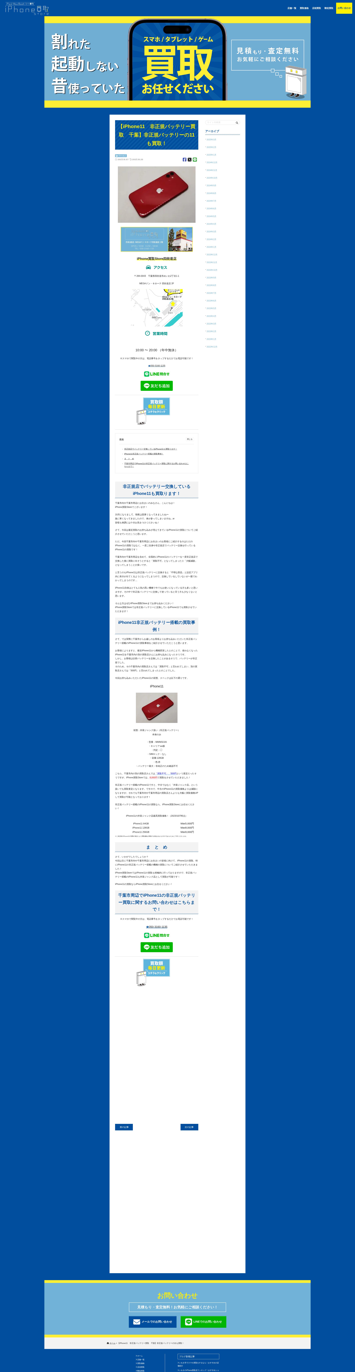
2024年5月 (211, 216)
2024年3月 (211, 231)
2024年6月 (211, 208)
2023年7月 (211, 293)
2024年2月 (211, 239)
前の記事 (124, 1127)
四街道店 (122, 156)
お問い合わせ (344, 8)
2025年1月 (211, 155)
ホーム (140, 1356)
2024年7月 (211, 201)
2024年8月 (211, 193)
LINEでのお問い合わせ (207, 1321)
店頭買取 (316, 8)
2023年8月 (211, 285)
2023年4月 (211, 316)
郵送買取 (328, 8)
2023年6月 (211, 300)
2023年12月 (212, 254)
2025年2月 (211, 147)
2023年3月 (211, 324)
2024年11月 (212, 170)
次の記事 (189, 1127)
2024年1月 (211, 247)
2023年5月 (211, 308)
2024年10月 (212, 178)
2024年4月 (211, 224)
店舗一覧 (291, 8)
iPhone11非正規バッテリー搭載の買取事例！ (143, 454)
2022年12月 (212, 347)
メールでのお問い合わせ (157, 1321)
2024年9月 (211, 185)
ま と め (129, 459)
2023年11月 (212, 262)
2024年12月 (212, 162)
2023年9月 (211, 277)
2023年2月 (211, 331)
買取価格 (304, 8)
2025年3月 (211, 139)
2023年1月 (211, 339)
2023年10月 (212, 270)
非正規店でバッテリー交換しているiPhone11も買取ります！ (150, 449)
